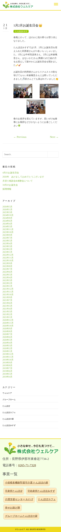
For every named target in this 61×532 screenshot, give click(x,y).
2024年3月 (7, 226)
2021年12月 (8, 289)
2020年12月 (8, 320)
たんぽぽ (6, 406)
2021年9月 (7, 297)
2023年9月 (7, 235)
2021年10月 (8, 294)
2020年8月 (7, 331)
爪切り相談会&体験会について (18, 181)
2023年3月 (7, 246)
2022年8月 (7, 266)
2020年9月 (7, 328)
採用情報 (7, 189)
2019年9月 (7, 362)
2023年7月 (7, 238)
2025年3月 (7, 212)
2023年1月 (7, 252)
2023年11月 (8, 229)
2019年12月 (8, 354)
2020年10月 (8, 326)
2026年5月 (7, 207)
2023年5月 (7, 241)
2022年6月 (7, 272)
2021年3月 (7, 311)
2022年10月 (8, 260)
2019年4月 (7, 377)
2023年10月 (8, 232)
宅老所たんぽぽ (14, 491)
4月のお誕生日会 (11, 173)
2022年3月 (7, 280)
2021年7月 (7, 300)
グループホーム (9, 399)
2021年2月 (7, 314)
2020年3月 (7, 345)
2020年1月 (7, 351)
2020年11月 (8, 323)
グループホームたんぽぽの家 (21, 516)
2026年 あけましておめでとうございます (23, 177)
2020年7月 (7, 334)
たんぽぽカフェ (9, 412)
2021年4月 (7, 309)
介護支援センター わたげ (19, 499)
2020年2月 (7, 348)
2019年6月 (7, 371)
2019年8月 (7, 365)
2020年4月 (7, 343)
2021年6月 (7, 303)
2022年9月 (7, 263)
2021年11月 (8, 292)
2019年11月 (8, 357)
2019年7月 (7, 368)
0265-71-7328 (27, 465)
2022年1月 (7, 286)
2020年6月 (7, 337)
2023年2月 (7, 249)
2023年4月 (7, 243)
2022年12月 (8, 255)
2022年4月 (7, 277)
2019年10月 (8, 360)
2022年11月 (8, 258)
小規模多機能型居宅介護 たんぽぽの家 (26, 482)
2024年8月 (7, 218)
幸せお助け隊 (12, 507)
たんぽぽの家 (8, 419)
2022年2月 (7, 283)
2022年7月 (7, 269)
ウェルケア (7, 393)
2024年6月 (7, 221)
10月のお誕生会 (10, 185)
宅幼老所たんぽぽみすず (41, 491)
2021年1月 (7, 317)
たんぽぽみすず (21, 31)
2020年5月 (7, 340)
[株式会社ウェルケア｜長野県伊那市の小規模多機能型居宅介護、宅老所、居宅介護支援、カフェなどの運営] (17, 5)
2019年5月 (7, 374)
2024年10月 (8, 215)
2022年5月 (7, 275)
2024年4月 (7, 224)
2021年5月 (7, 306)
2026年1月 (7, 209)
